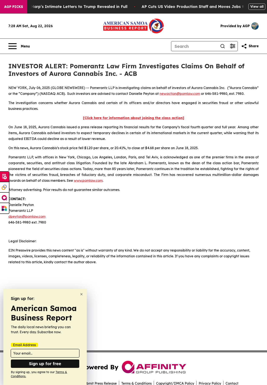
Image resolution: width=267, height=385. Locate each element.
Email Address (24, 345)
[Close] (81, 294)
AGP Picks (13, 7)
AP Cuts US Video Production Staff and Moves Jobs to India (200, 6)
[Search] (223, 46)
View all (256, 6)
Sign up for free (45, 363)
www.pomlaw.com (88, 180)
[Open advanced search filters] (233, 46)
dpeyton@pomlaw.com (26, 216)
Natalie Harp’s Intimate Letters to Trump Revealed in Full (71, 6)
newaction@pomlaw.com (180, 93)
